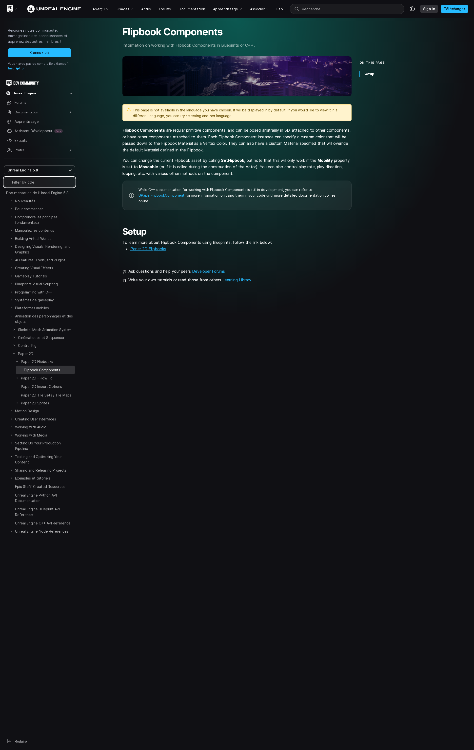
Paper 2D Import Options (41, 386)
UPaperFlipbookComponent (161, 195)
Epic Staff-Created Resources (40, 486)
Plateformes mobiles (32, 308)
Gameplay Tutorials (31, 276)
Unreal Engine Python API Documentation (36, 498)
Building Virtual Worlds (33, 238)
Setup (368, 74)
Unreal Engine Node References (41, 531)
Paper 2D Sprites (35, 403)
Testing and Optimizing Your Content (38, 459)
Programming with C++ (33, 292)
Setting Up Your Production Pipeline (38, 446)
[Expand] (11, 201)
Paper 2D (25, 354)
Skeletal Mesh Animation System (45, 330)
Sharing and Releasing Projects (40, 470)
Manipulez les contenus (34, 230)
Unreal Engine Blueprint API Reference (37, 512)
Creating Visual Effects (34, 268)
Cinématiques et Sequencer (41, 337)
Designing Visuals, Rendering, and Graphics (43, 249)
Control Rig (27, 345)
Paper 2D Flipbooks (37, 361)
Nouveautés (25, 201)
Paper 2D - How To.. (38, 378)
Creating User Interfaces (35, 419)
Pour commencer (29, 209)
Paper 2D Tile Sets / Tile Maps (46, 395)
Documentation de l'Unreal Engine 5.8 (37, 193)
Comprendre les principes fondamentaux (36, 220)
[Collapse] (11, 316)
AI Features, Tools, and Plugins (40, 260)
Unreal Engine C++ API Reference (43, 523)
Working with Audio (30, 427)
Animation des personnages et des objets (44, 319)
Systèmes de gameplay (34, 300)
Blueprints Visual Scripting (36, 284)
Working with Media (31, 435)
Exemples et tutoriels (32, 478)
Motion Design (27, 411)
